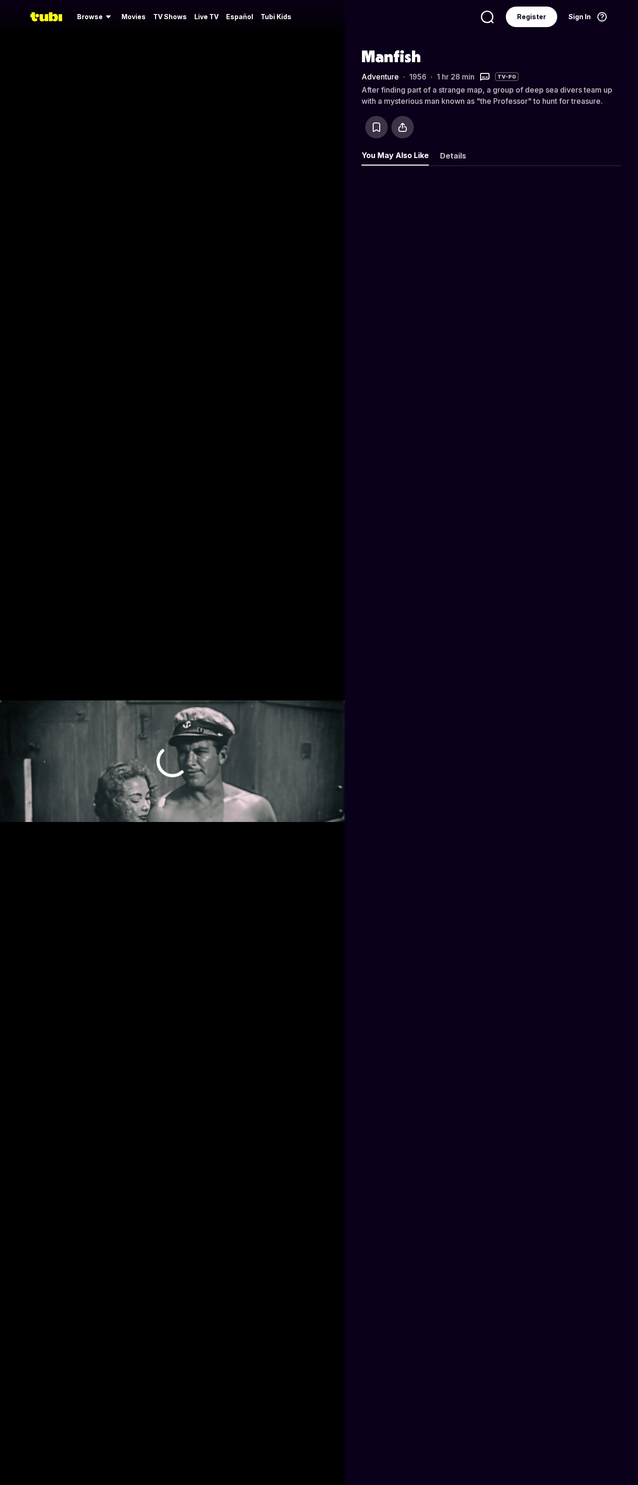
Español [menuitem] (239, 17)
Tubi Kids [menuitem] (276, 17)
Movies (133, 17)
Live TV (206, 17)
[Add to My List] (376, 127)
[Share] (402, 127)
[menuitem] (95, 16)
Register (531, 17)
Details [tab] (453, 155)
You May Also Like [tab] (395, 155)
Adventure (380, 76)
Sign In (579, 17)
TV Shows (170, 17)
